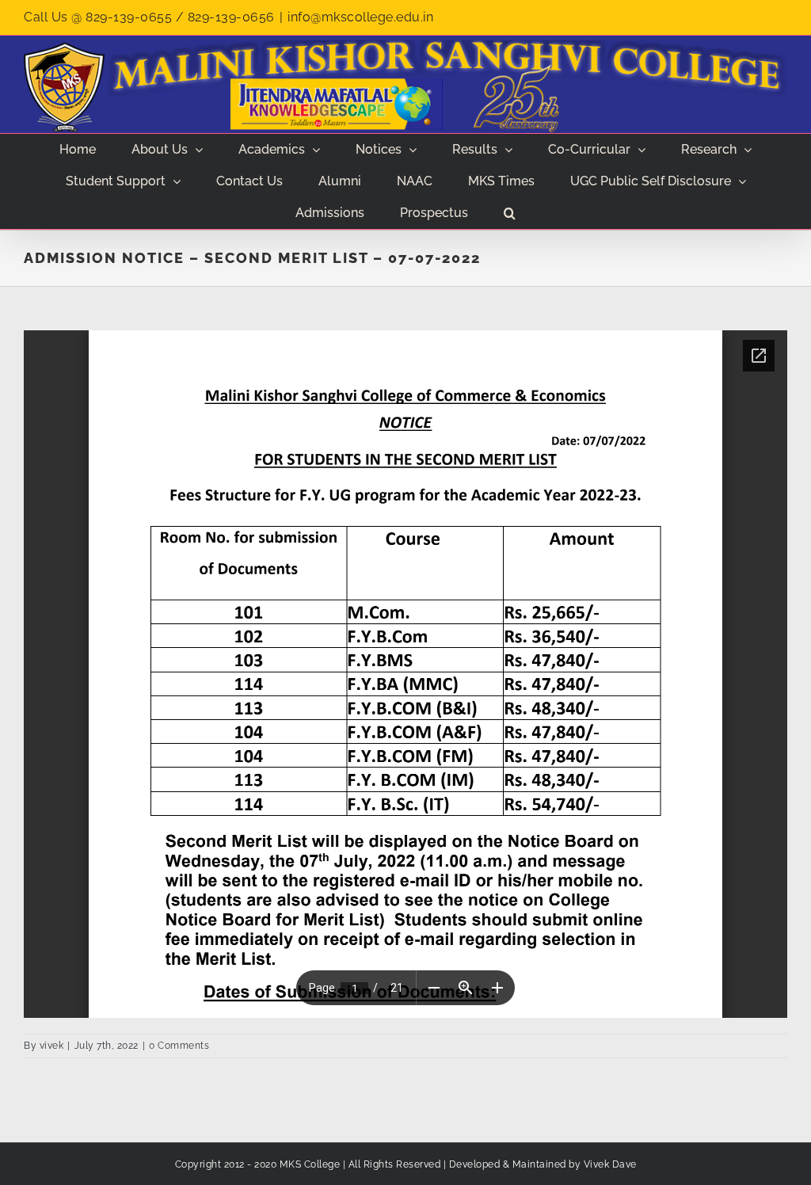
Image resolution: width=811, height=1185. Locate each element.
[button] (510, 213)
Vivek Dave (610, 1164)
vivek (52, 1045)
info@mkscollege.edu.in (360, 17)
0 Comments (179, 1045)
